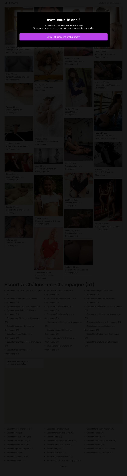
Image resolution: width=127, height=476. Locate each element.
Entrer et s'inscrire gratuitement (63, 37)
